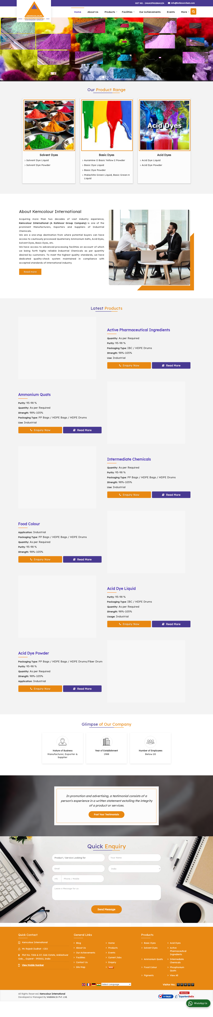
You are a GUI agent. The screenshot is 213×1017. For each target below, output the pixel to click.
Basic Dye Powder (95, 170)
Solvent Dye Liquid (37, 160)
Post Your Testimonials (106, 814)
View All (174, 975)
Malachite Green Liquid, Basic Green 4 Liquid (107, 176)
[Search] (193, 11)
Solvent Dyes (49, 155)
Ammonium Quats (34, 394)
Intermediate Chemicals (129, 459)
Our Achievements (150, 11)
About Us (92, 11)
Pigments (149, 975)
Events (171, 11)
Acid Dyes (164, 155)
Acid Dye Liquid (151, 160)
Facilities (127, 11)
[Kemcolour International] (33, 11)
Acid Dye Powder (152, 165)
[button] (33, 965)
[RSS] (111, 967)
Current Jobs (114, 957)
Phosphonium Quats (177, 969)
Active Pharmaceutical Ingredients (138, 329)
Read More (172, 365)
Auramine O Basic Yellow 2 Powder (104, 160)
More (184, 11)
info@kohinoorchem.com (183, 3)
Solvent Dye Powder (38, 165)
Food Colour (29, 523)
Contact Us (82, 962)
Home (77, 11)
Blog (78, 943)
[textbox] (78, 858)
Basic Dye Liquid (94, 165)
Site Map (80, 967)
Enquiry (112, 962)
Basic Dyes (106, 155)
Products (110, 11)
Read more (30, 271)
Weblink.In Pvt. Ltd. (57, 997)
